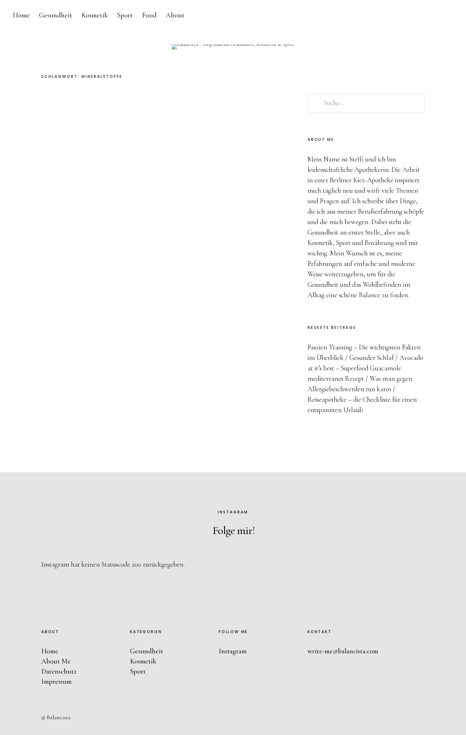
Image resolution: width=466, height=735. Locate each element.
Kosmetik (94, 15)
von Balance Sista (186, 191)
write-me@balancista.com (342, 651)
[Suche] (420, 16)
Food (149, 15)
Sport (125, 15)
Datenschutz (59, 671)
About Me (56, 661)
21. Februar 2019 (232, 191)
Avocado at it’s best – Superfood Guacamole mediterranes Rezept (365, 368)
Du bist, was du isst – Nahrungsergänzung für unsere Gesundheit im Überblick (225, 149)
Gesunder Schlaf (371, 358)
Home (21, 15)
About (175, 15)
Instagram (455, 365)
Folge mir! (234, 530)
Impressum (56, 681)
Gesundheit (55, 15)
